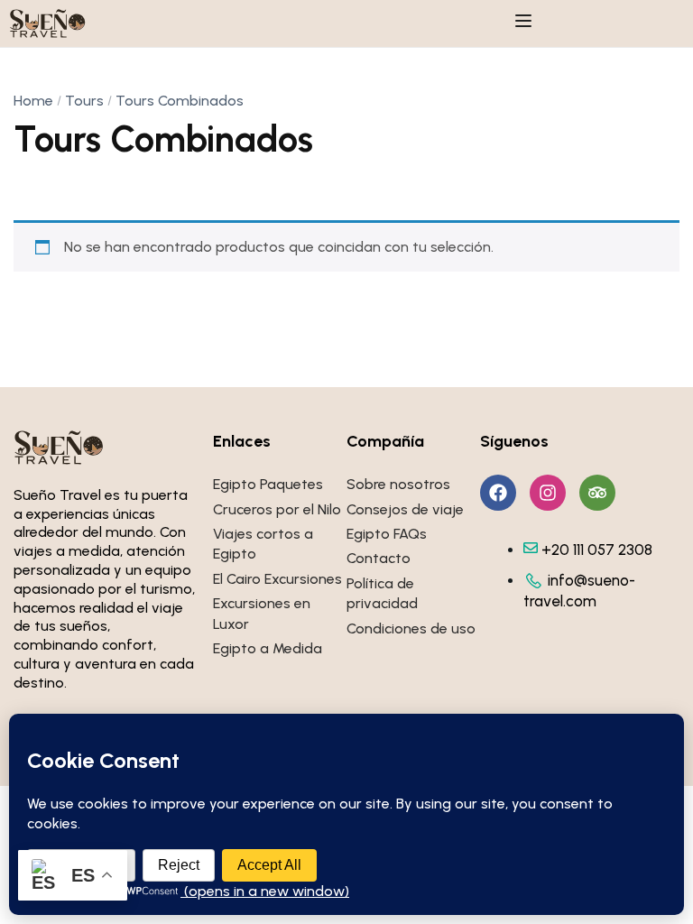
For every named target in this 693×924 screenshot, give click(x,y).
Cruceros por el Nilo (277, 509)
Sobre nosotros (398, 484)
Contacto (378, 558)
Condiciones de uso (411, 628)
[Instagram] (548, 493)
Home (33, 100)
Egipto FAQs (386, 533)
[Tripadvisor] (597, 493)
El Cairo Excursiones (277, 578)
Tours (84, 100)
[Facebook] (498, 493)
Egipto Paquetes (268, 484)
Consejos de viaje (405, 509)
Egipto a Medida (267, 648)
